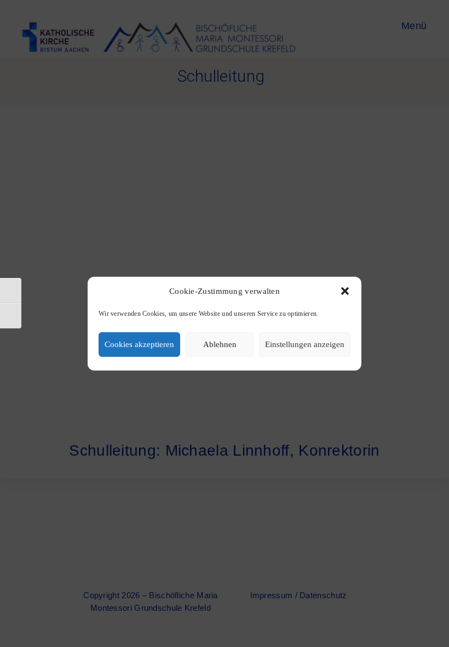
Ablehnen (220, 344)
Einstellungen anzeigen (304, 344)
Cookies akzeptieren (139, 344)
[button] (344, 291)
